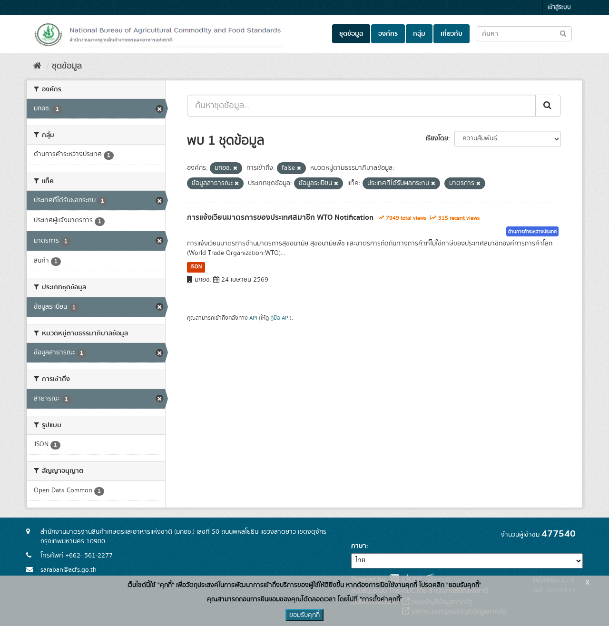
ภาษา (358, 546)
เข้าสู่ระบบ (559, 7)
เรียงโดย (437, 138)
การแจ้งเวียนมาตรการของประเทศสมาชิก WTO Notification (280, 217)
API (253, 318)
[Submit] (548, 106)
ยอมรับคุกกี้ (304, 615)
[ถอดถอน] (235, 168)
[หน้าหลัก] (37, 66)
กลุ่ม (419, 34)
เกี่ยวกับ (451, 34)
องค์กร (388, 34)
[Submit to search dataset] (563, 33)
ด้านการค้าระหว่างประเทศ (532, 231)
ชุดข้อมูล (351, 34)
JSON (196, 267)
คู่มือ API (280, 318)
